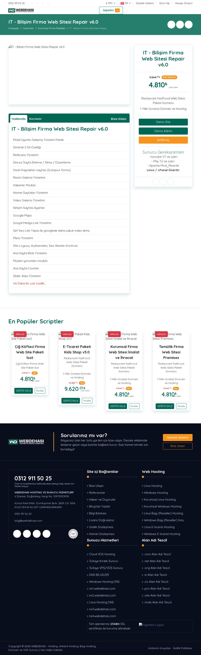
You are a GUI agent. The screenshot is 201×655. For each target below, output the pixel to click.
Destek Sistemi (177, 437)
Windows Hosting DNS (104, 581)
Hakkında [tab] (19, 119)
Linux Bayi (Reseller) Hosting (163, 513)
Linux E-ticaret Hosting (159, 527)
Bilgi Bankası (97, 513)
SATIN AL (163, 140)
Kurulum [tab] (35, 119)
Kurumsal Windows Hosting (162, 506)
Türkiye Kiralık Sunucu (103, 561)
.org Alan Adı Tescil (157, 568)
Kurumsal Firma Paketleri (52, 28)
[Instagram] (46, 3)
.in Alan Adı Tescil (155, 575)
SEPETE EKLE (23, 390)
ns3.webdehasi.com (102, 609)
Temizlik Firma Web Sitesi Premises (171, 352)
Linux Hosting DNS (101, 602)
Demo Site (163, 122)
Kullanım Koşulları (159, 648)
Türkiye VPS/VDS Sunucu (106, 568)
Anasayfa (13, 28)
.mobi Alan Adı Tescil (158, 602)
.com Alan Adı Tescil (157, 554)
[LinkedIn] (52, 3)
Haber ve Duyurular (102, 499)
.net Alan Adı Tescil (156, 561)
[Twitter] (41, 3)
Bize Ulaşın (178, 446)
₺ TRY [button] (109, 3)
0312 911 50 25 (33, 478)
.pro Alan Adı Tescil (157, 588)
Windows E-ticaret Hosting (162, 534)
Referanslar (97, 492)
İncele (40, 390)
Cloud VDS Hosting (102, 554)
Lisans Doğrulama (101, 520)
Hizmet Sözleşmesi (101, 534)
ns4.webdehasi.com (102, 616)
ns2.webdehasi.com (102, 595)
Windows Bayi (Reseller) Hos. (164, 520)
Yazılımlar (28, 28)
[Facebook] (35, 3)
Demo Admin (163, 131)
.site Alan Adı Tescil (157, 595)
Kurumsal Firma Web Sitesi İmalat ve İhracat (124, 352)
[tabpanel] (69, 206)
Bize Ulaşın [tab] (118, 119)
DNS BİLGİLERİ (99, 575)
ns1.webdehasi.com (102, 588)
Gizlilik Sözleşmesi (101, 527)
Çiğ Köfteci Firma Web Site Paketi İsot (30, 352)
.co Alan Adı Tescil (156, 581)
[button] (125, 3)
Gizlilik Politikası (182, 648)
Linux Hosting (153, 486)
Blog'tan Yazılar (99, 506)
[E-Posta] (30, 3)
